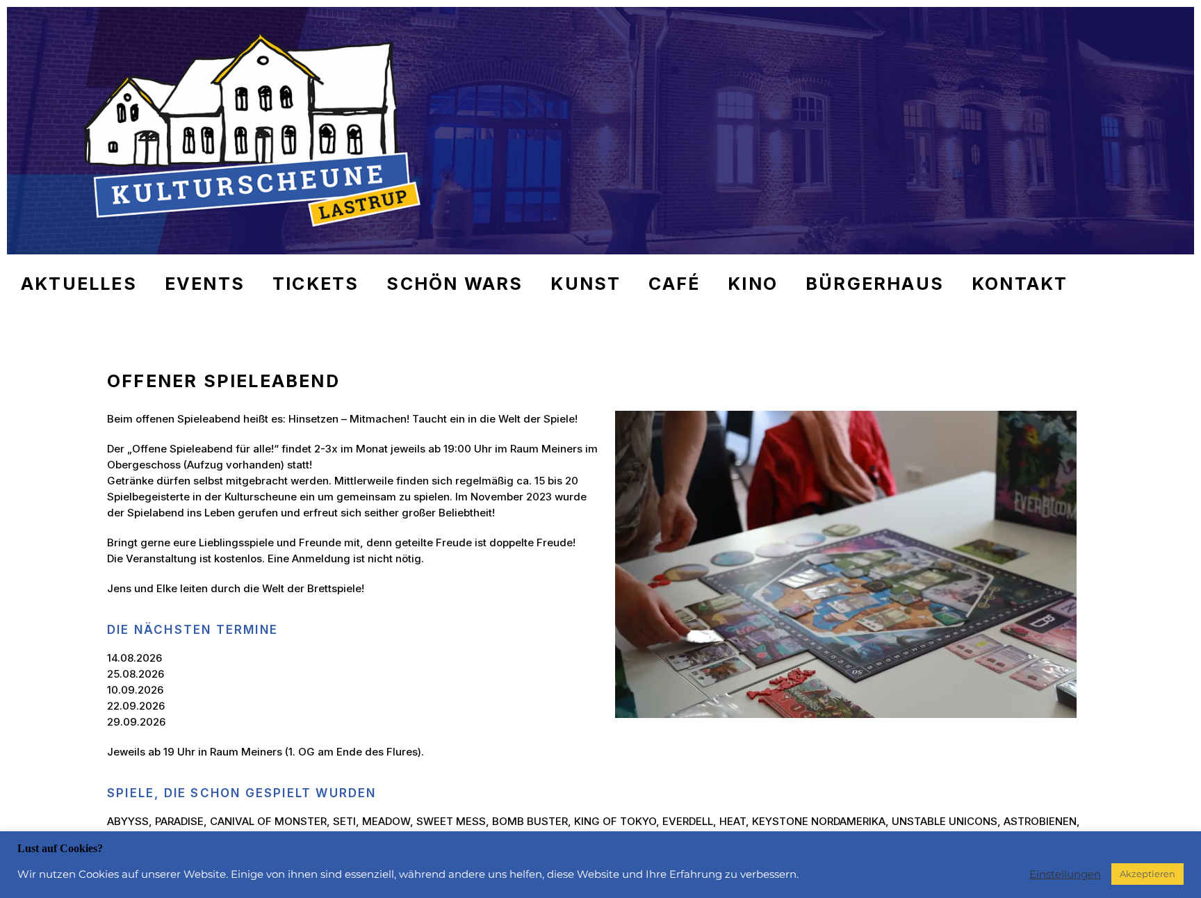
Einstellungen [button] (1065, 874)
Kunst (585, 283)
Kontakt (1020, 283)
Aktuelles (79, 283)
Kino (753, 283)
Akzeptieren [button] (1147, 873)
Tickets (315, 283)
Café (674, 283)
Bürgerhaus (875, 283)
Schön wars (454, 283)
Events (205, 283)
